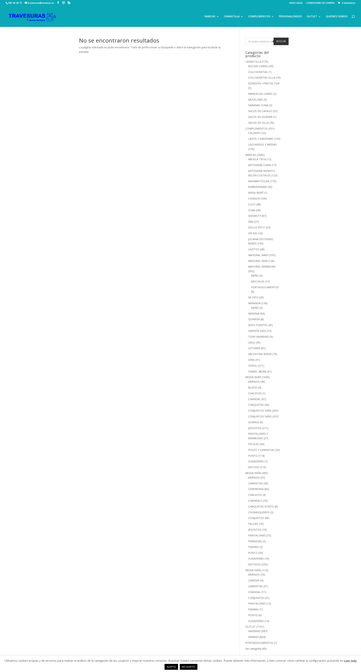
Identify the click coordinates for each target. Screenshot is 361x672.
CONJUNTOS (256, 518)
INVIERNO (254, 631)
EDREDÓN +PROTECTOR (263, 83)
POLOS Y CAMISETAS (261, 450)
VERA (251, 360)
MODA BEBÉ (253, 377)
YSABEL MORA (257, 371)
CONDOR (254, 198)
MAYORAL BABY (258, 255)
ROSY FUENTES (257, 325)
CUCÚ (251, 204)
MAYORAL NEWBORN (261, 266)
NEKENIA (253, 313)
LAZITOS (253, 249)
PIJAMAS (253, 547)
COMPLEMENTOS (259, 16)
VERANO (253, 637)
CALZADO (254, 133)
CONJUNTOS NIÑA (259, 410)
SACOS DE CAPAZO (260, 111)
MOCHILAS (258, 281)
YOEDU (252, 365)
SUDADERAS (256, 461)
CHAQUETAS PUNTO (261, 506)
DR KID (252, 233)
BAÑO (255, 275)
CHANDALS (255, 500)
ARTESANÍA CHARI (259, 165)
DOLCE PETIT (256, 227)
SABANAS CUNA (258, 105)
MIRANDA (254, 303)
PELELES (253, 444)
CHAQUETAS (256, 405)
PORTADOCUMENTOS (265, 287)
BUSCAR (281, 41)
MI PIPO (253, 297)
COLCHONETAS (258, 72)
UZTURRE (254, 348)
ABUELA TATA (257, 159)
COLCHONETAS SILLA (261, 77)
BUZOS (252, 387)
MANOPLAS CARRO (260, 94)
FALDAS (253, 524)
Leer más (350, 660)
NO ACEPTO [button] (188, 666)
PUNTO (253, 455)
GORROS (253, 422)
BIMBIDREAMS (257, 187)
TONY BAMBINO (258, 336)
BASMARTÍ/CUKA (258, 181)
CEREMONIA (256, 489)
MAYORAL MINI (258, 261)
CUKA (251, 210)
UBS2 (251, 342)
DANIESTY (254, 216)
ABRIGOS (254, 381)
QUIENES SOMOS (336, 16)
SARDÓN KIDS (257, 331)
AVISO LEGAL (296, 3)
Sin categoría (253, 648)
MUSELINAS (255, 99)
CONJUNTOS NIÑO (260, 416)
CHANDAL (254, 399)
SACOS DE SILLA (258, 122)
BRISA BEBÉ (255, 192)
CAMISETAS (255, 483)
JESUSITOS (254, 428)
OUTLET (312, 16)
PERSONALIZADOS (290, 16)
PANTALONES (257, 535)
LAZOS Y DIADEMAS (260, 138)
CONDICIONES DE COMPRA (320, 3)
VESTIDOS (254, 564)
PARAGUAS (255, 541)
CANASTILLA (232, 16)
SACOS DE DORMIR (260, 117)
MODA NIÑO (253, 570)
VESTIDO (253, 467)
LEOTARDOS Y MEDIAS (262, 144)
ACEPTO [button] (171, 666)
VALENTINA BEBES (260, 354)
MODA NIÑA (253, 473)
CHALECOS (255, 393)
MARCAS (210, 16)
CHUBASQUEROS (258, 512)
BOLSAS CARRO (258, 66)
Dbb (250, 221)
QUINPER (254, 319)
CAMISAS (253, 580)
